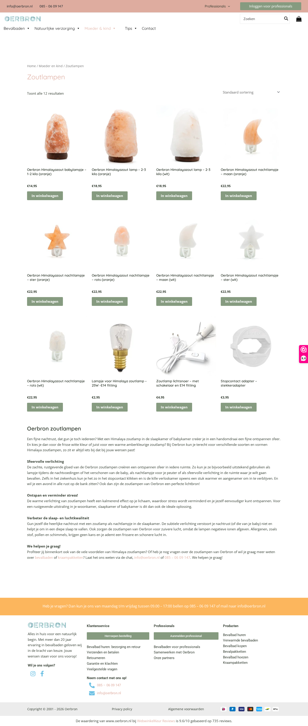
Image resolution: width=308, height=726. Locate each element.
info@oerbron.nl (147, 557)
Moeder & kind (98, 28)
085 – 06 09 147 (177, 557)
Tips (128, 28)
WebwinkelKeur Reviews (156, 721)
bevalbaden (44, 557)
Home (31, 66)
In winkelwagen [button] (45, 195)
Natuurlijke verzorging (54, 28)
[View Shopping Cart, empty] (298, 19)
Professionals (215, 6)
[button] (228, 6)
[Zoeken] (286, 19)
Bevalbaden (14, 28)
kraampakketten (70, 557)
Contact (149, 28)
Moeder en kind (51, 66)
